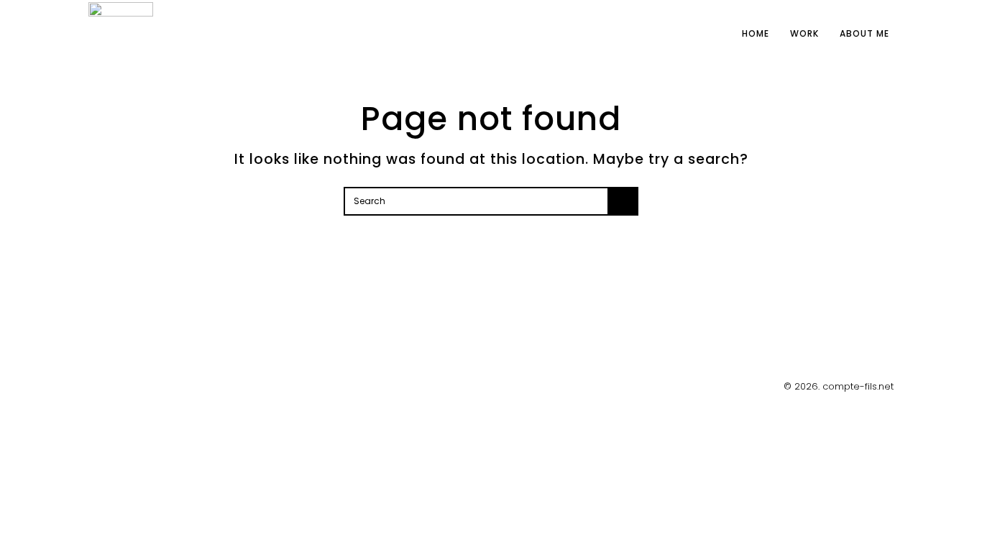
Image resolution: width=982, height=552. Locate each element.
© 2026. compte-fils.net (839, 386)
